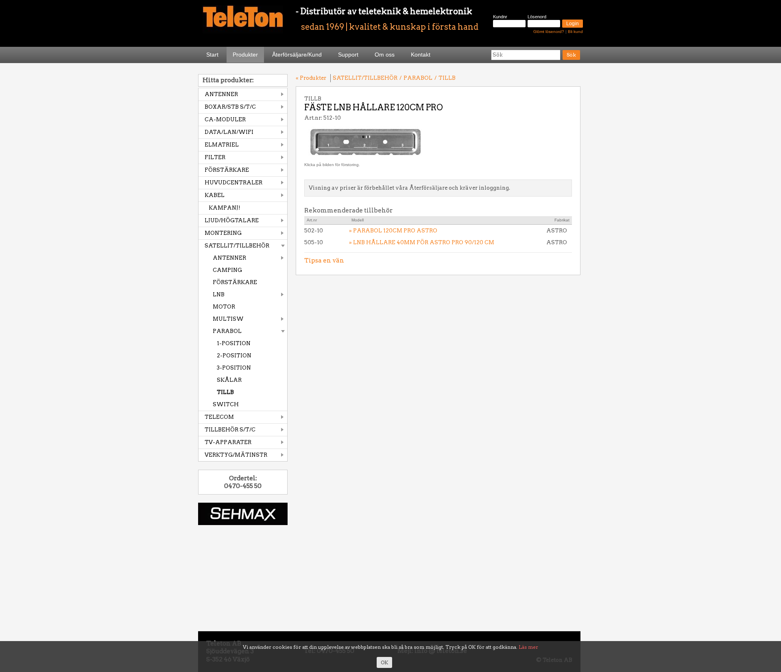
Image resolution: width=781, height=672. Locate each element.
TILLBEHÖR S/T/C (230, 430)
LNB (219, 294)
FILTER (215, 157)
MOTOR (224, 307)
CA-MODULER (225, 119)
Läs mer (528, 647)
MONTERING (223, 233)
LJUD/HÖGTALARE (232, 220)
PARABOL (227, 331)
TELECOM (219, 417)
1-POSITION (234, 343)
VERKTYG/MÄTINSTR (236, 455)
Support (348, 54)
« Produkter (311, 78)
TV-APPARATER (228, 442)
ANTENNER (221, 94)
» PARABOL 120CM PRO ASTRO (393, 231)
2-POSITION (234, 355)
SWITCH (226, 404)
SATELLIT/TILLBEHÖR (237, 246)
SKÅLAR (229, 380)
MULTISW (228, 319)
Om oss (385, 54)
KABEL (215, 195)
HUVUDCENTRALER (233, 182)
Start (212, 54)
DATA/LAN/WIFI (229, 132)
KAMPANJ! (224, 208)
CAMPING (227, 270)
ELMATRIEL (222, 145)
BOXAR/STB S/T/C (230, 107)
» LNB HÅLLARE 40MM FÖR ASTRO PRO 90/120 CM (421, 242)
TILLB (225, 392)
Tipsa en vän (324, 260)
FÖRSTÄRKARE (227, 170)
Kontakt (420, 54)
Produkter (245, 54)
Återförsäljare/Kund (297, 54)
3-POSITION (234, 368)
